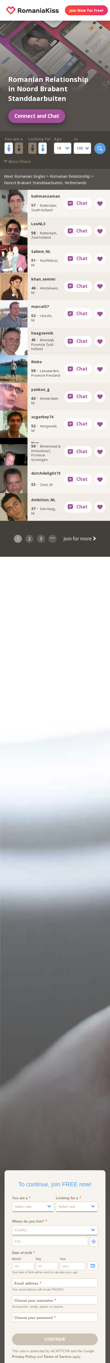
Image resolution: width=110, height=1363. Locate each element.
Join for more (78, 539)
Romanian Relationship (70, 176)
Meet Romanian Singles (24, 176)
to (76, 138)
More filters (19, 161)
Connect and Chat (36, 115)
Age (58, 138)
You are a (14, 138)
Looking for (39, 138)
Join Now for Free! (86, 10)
